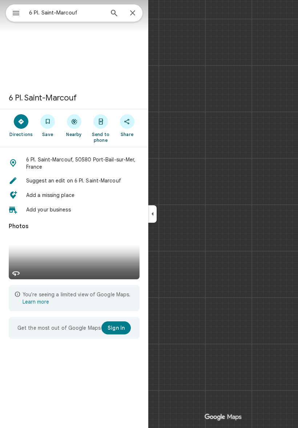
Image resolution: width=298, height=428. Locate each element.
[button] (74, 163)
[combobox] (66, 12)
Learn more (36, 302)
